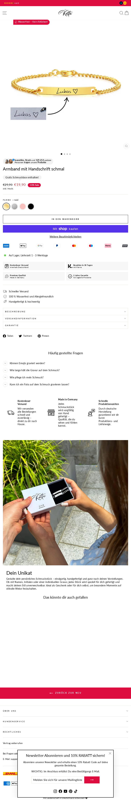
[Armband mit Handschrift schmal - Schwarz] (16, 663)
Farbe (10, 200)
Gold (6, 206)
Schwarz (30, 206)
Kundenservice (14, 721)
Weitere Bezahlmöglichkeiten (65, 236)
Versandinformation (21, 318)
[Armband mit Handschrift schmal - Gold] (5, 663)
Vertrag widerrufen (13, 743)
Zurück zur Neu (68, 693)
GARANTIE (12, 325)
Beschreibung (15, 311)
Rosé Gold (22, 206)
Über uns (10, 711)
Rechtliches (12, 732)
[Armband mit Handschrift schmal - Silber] (9, 663)
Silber (14, 206)
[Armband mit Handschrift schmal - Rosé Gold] (12, 663)
